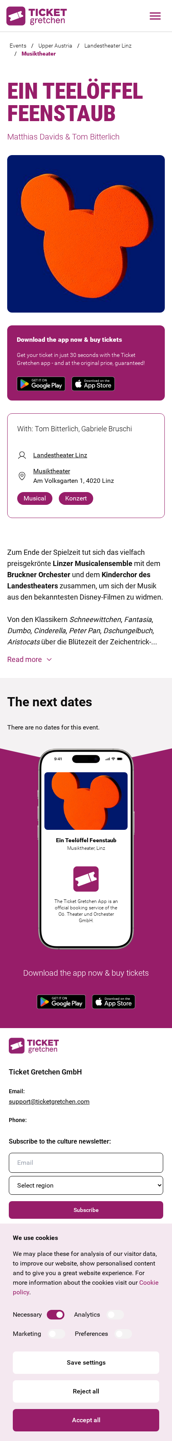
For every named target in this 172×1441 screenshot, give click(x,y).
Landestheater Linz (108, 45)
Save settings (86, 1362)
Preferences (91, 1333)
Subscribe (86, 1210)
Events (18, 45)
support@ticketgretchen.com (49, 1101)
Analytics (87, 1314)
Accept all (86, 1420)
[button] (86, 659)
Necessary (27, 1314)
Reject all (86, 1391)
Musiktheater (39, 53)
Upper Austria (55, 45)
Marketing (27, 1333)
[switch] (55, 1314)
